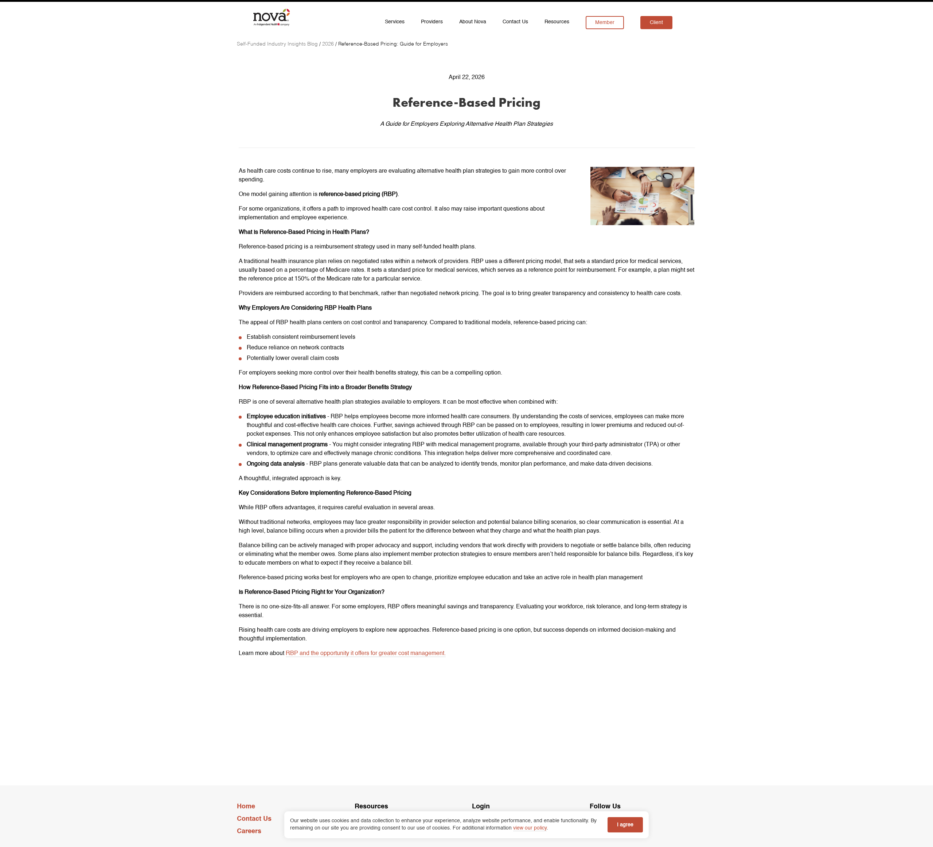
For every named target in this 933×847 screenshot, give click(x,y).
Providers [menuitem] (432, 21)
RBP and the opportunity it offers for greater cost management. (366, 653)
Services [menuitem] (395, 21)
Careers (249, 831)
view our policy (530, 828)
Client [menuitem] (656, 22)
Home (246, 806)
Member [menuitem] (604, 22)
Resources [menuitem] (556, 21)
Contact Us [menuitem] (515, 21)
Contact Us (254, 819)
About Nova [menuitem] (472, 21)
